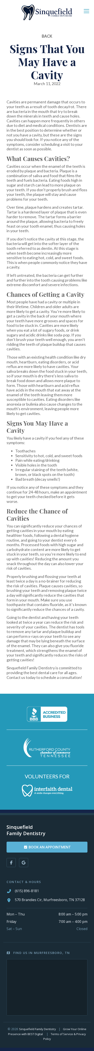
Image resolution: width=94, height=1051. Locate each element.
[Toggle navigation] (86, 11)
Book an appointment (49, 847)
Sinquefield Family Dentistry (37, 1029)
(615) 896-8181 (27, 890)
